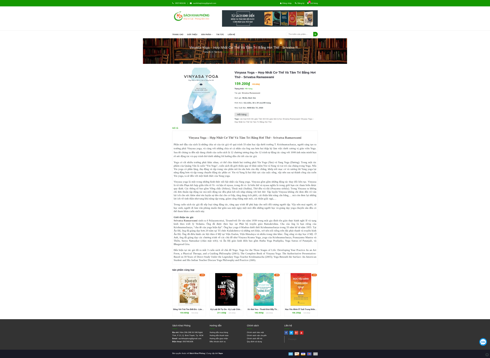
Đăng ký (301, 3)
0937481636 (180, 3)
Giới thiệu (192, 34)
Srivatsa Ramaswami (291, 119)
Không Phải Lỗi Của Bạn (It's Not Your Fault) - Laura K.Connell (313, 309)
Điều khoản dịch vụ (218, 342)
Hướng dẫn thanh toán (219, 335)
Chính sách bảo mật (255, 332)
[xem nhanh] (191, 289)
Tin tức (220, 34)
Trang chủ (177, 34)
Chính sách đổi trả (254, 338)
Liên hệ (231, 34)
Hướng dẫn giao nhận (219, 338)
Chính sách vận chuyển (257, 335)
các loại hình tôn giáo (249, 119)
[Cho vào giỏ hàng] (186, 289)
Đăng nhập (287, 3)
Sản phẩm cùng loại (183, 270)
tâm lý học (278, 119)
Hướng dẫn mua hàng (219, 332)
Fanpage (292, 339)
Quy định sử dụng (254, 342)
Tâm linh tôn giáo (266, 119)
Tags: (237, 119)
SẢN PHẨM (206, 34)
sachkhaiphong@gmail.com (204, 3)
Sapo (220, 353)
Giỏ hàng (313, 3)
